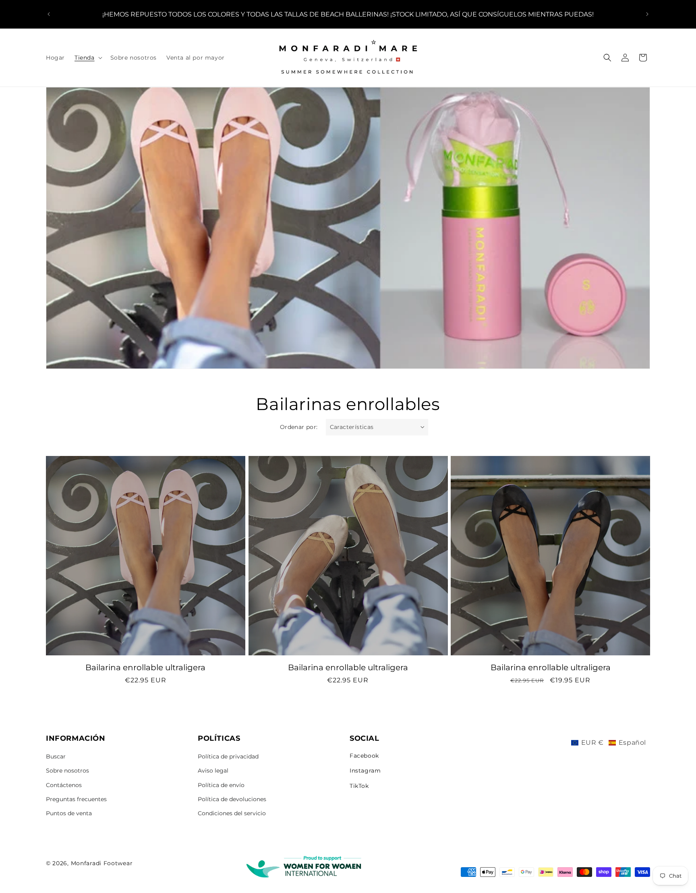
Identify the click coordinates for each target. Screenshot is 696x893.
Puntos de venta (69, 813)
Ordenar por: (299, 427)
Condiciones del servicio (232, 813)
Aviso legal (213, 770)
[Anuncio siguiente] (647, 14)
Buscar (56, 756)
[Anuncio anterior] (49, 14)
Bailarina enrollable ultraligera (145, 667)
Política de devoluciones (232, 799)
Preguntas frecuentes (76, 799)
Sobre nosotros (67, 770)
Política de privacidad (228, 756)
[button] (88, 57)
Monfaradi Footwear (102, 863)
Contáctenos (64, 785)
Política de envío (221, 785)
